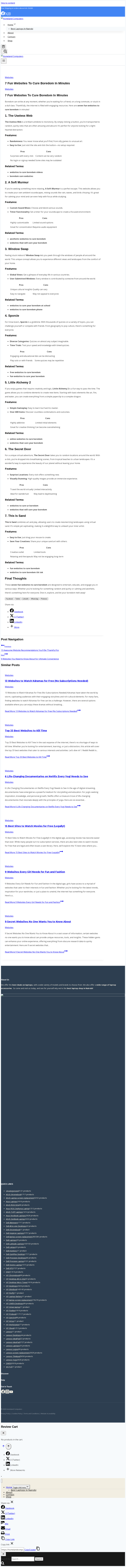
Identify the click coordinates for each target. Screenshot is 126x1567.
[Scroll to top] (3, 1446)
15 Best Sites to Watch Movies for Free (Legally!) (35, 826)
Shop (10, 40)
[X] (6, 14)
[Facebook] (3, 14)
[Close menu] (1, 1481)
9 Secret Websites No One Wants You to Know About (38, 921)
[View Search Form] (4, 51)
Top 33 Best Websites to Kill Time (26, 730)
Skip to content (8, 3)
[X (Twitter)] (8, 1459)
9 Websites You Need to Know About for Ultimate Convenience (30, 657)
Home (9, 1487)
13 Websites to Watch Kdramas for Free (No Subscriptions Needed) (46, 680)
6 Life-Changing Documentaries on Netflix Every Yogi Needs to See (46, 776)
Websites (9, 77)
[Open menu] (4, 61)
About (11, 32)
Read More (41, 711)
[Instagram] (9, 14)
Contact (11, 36)
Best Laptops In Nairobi (22, 28)
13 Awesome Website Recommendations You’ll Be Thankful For (30, 648)
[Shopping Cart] (3, 47)
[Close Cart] (3, 1433)
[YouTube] (11, 1392)
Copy (30, 1549)
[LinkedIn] (8, 1465)
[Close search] (3, 1554)
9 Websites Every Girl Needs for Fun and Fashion (35, 871)
